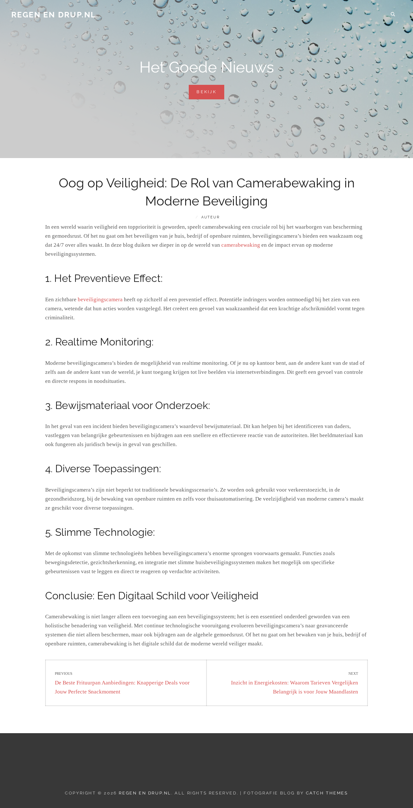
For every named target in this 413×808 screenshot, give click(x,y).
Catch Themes (327, 793)
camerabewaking (240, 245)
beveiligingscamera (100, 299)
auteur (210, 217)
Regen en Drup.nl (53, 14)
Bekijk (210, 94)
